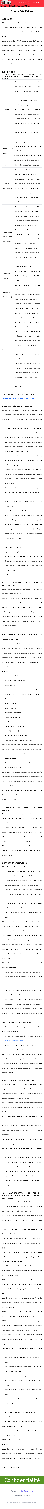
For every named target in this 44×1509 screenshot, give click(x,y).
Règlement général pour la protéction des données (18, 398)
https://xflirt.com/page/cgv (10, 27)
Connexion (35, 2)
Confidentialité (27, 1491)
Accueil (13, 1491)
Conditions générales (22, 1495)
